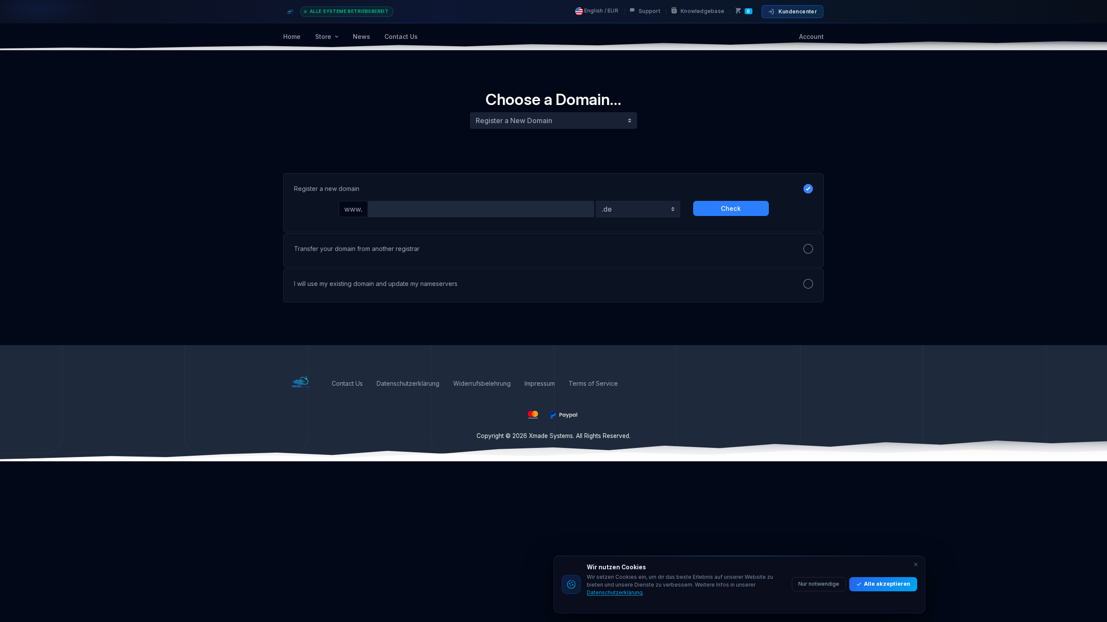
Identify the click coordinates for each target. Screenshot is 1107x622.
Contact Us (401, 36)
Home (292, 36)
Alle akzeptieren (887, 584)
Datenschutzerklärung (408, 383)
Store (324, 36)
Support (648, 11)
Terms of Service (593, 383)
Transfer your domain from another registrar (356, 248)
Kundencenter (797, 11)
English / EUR (600, 10)
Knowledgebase (701, 11)
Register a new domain (326, 188)
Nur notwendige (818, 584)
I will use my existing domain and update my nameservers (376, 283)
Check (731, 208)
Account (811, 36)
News (361, 36)
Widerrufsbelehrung (482, 383)
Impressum (540, 383)
